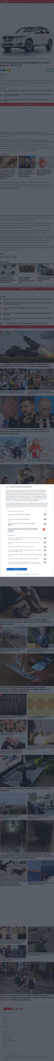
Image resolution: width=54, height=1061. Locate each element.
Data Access (27, 574)
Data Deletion (19, 574)
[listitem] (27, 511)
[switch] (44, 514)
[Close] (51, 487)
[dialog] (27, 530)
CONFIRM (16, 569)
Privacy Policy (35, 574)
